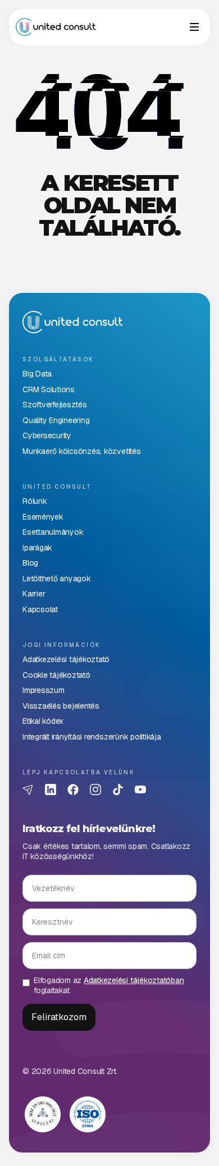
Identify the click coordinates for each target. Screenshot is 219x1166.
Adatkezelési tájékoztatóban (134, 980)
